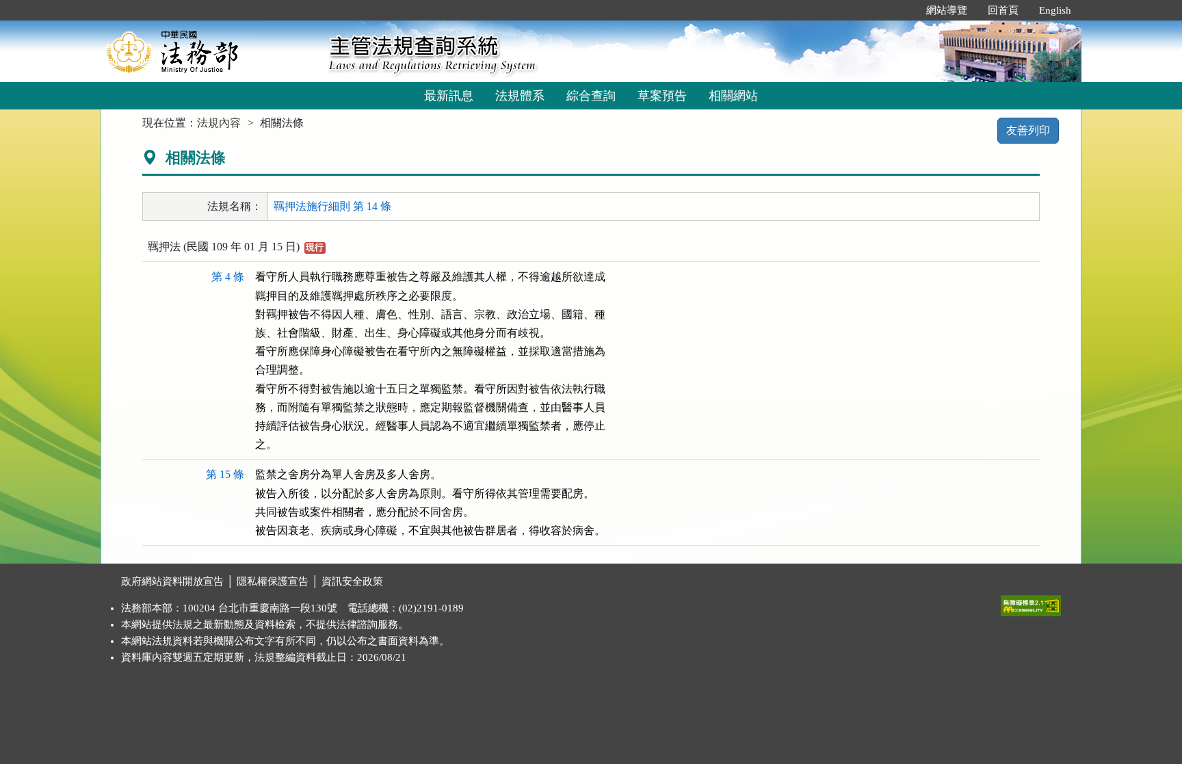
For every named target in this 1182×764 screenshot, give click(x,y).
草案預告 (662, 96)
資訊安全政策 (352, 581)
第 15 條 (225, 474)
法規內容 (219, 123)
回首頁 (1003, 10)
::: (901, 10)
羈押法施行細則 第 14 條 (332, 206)
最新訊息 (448, 96)
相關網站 (733, 96)
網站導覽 (946, 10)
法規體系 (519, 96)
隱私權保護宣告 (272, 581)
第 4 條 (227, 276)
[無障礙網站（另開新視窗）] (1031, 602)
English (1055, 10)
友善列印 (1028, 130)
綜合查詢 (591, 96)
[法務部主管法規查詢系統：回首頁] (210, 51)
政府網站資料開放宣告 (172, 581)
